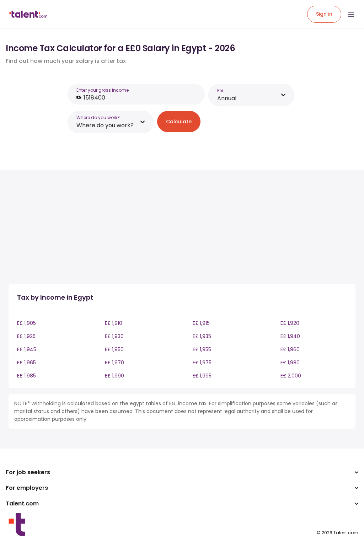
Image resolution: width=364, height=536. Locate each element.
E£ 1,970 (114, 362)
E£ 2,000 (290, 375)
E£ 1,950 (114, 349)
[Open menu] (351, 14)
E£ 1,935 (202, 336)
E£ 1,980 (290, 362)
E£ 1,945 (26, 349)
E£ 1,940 (290, 336)
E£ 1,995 (202, 375)
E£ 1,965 (26, 362)
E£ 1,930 (114, 336)
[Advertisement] (133, 228)
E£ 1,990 (114, 375)
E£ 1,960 (290, 349)
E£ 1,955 (202, 349)
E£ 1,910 (113, 323)
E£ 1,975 (202, 362)
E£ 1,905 (26, 323)
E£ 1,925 (26, 336)
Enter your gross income (102, 90)
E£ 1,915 (201, 323)
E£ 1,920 (289, 323)
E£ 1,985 (26, 375)
